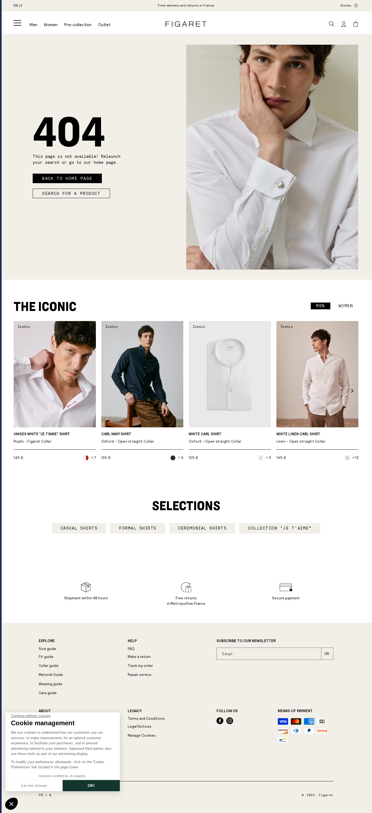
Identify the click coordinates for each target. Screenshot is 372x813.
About (45, 711)
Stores (345, 5)
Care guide (48, 693)
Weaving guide (50, 684)
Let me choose (34, 785)
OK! (91, 785)
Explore (47, 641)
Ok (327, 654)
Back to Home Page (67, 178)
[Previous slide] (20, 391)
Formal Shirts (138, 528)
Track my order (140, 665)
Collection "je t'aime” (280, 528)
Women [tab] (346, 305)
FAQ (131, 648)
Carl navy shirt (127, 438)
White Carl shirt (215, 438)
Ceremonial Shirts (202, 528)
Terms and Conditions (146, 718)
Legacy (135, 711)
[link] (186, 5)
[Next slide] (352, 391)
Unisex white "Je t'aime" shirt (42, 438)
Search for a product (71, 193)
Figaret (326, 795)
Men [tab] (320, 305)
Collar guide (49, 665)
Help (132, 641)
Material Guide (51, 674)
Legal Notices (139, 726)
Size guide (47, 648)
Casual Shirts (79, 528)
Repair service (139, 674)
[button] (17, 23)
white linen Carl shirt (300, 438)
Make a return (139, 656)
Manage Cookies (141, 735)
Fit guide (46, 656)
